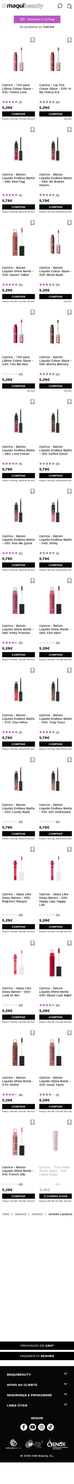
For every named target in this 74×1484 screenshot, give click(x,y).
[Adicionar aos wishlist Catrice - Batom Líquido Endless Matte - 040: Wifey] (55, 491)
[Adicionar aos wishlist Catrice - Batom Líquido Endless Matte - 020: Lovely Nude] (18, 759)
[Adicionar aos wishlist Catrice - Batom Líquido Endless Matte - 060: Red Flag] (18, 129)
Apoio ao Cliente (22, 1385)
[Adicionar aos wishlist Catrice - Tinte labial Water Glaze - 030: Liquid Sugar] (55, 1122)
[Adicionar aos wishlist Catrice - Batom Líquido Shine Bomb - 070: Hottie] (18, 1032)
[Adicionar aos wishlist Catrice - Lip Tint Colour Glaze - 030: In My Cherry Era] (55, 40)
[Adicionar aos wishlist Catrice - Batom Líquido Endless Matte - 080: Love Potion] (18, 401)
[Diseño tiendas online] (57, 1443)
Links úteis (17, 1405)
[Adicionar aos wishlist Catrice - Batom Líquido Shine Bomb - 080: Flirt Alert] (55, 580)
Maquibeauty (19, 1374)
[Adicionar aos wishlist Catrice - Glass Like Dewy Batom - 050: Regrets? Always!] (18, 849)
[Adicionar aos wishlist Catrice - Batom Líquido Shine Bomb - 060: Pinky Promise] (18, 580)
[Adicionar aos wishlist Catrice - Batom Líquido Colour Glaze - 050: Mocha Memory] (55, 312)
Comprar (18, 114)
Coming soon (56, 1196)
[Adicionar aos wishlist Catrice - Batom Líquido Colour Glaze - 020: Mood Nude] (55, 222)
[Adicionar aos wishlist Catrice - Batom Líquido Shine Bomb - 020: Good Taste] (55, 1032)
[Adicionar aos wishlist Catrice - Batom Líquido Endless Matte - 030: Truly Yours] (55, 670)
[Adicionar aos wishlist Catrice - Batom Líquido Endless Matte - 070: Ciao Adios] (18, 670)
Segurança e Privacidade (29, 1395)
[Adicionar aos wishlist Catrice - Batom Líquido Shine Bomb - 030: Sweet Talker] (18, 222)
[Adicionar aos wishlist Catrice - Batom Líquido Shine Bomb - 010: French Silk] (18, 1122)
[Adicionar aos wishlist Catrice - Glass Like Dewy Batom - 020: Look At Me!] (18, 943)
